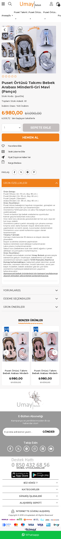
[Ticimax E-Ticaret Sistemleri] (30, 530)
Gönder (48, 431)
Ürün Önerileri (14, 306)
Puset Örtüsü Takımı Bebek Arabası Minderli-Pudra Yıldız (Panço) (45, 371)
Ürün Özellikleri (15, 183)
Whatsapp (32, 534)
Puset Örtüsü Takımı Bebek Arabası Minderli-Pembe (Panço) (16, 371)
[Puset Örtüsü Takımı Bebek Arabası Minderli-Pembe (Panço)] (16, 346)
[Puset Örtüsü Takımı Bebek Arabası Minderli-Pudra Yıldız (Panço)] (45, 346)
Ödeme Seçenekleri (16, 298)
